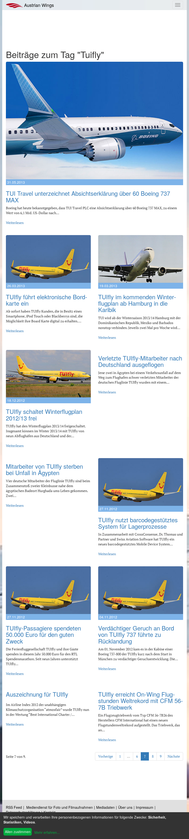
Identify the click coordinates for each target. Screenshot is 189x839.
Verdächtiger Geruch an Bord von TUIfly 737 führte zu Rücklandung (136, 634)
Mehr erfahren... (47, 832)
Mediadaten (105, 807)
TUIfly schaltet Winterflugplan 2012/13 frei (44, 414)
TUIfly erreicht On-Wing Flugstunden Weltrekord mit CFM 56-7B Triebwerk (140, 700)
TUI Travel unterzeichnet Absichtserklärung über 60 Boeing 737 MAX (88, 196)
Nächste (174, 756)
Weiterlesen (15, 222)
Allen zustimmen (18, 831)
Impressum (144, 807)
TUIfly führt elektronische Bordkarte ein (46, 299)
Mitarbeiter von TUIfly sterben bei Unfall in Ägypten (44, 469)
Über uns (125, 807)
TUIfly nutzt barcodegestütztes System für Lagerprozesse (138, 522)
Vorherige (105, 756)
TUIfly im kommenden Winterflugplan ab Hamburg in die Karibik (137, 303)
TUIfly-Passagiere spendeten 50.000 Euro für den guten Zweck (43, 634)
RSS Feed (14, 807)
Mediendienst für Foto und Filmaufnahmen (59, 807)
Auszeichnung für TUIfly (37, 694)
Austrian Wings (38, 5)
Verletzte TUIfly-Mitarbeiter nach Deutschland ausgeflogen (140, 361)
